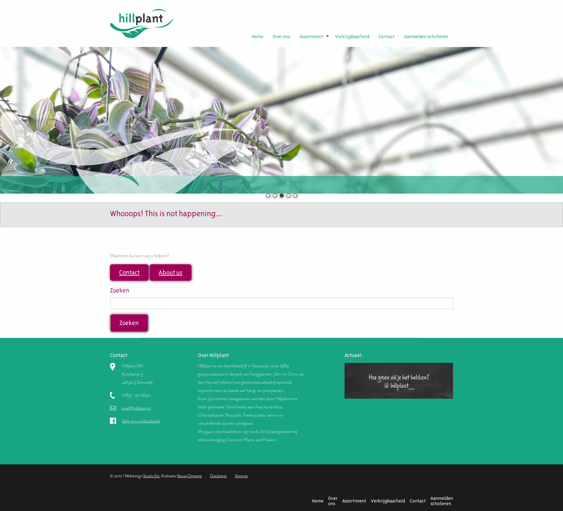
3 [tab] (282, 195)
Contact (387, 36)
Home (257, 36)
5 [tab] (295, 195)
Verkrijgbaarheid (352, 36)
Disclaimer (218, 475)
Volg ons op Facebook (141, 421)
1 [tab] (268, 195)
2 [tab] (275, 195)
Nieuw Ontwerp (189, 475)
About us (170, 272)
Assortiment (311, 36)
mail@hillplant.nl (136, 408)
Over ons (281, 36)
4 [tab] (288, 195)
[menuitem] (257, 37)
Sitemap (241, 475)
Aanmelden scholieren (426, 36)
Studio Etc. (151, 475)
